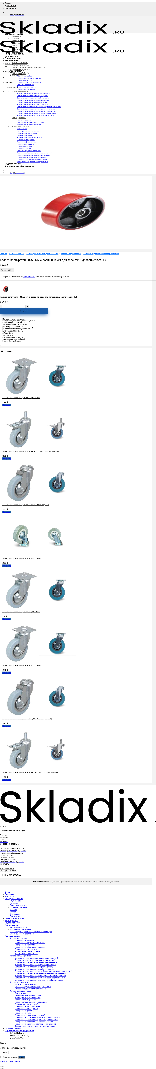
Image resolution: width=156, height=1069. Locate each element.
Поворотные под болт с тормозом (29, 78)
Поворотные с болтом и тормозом (29, 82)
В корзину (24, 311)
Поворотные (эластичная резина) (29, 151)
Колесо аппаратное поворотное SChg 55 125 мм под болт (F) (27, 719)
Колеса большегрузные (20, 91)
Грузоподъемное (13, 58)
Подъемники (16, 36)
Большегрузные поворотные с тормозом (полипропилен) (37, 111)
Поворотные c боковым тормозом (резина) (32, 157)
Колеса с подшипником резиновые (29, 124)
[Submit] (6, 66)
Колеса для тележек (19, 118)
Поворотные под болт (24, 76)
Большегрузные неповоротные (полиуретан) (32, 96)
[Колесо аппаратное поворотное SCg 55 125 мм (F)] (39, 661)
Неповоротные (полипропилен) (28, 131)
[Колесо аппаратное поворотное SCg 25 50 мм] (39, 608)
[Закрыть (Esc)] (1, 1066)
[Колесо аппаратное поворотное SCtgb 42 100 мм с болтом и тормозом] (39, 447)
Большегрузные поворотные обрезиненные (32, 104)
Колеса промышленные (20, 126)
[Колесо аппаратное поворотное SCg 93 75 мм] (39, 393)
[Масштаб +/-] (3, 1066)
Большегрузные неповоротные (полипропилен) (33, 93)
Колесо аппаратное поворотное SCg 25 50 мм (21, 612)
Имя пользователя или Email (13, 1048)
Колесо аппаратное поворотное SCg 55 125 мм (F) (22, 665)
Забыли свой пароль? (10, 1061)
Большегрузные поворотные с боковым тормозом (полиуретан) (39, 107)
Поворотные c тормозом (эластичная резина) (33, 159)
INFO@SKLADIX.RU (8, 871)
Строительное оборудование (19, 166)
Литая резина (22, 129)
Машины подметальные (20, 65)
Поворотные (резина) (24, 146)
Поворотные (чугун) (24, 148)
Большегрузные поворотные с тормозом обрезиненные (36, 113)
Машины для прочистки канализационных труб (28, 67)
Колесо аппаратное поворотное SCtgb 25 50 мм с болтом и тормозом (30, 772)
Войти (21, 1057)
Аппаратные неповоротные (26, 87)
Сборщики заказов (18, 41)
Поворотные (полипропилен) (27, 142)
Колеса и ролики (13, 71)
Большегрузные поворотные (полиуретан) (32, 102)
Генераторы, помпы (14, 54)
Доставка (10, 5)
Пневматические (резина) (26, 140)
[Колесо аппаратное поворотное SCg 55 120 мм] (39, 554)
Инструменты (11, 56)
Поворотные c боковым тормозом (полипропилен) (34, 153)
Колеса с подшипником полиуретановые (31, 122)
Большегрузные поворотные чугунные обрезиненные (35, 115)
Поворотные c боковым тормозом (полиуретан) (33, 155)
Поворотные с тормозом (25, 85)
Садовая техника (13, 164)
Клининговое (11, 60)
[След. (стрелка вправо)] (3, 1068)
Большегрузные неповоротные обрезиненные (33, 98)
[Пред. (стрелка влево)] (1, 1068)
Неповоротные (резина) (25, 135)
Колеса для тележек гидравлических (42, 254)
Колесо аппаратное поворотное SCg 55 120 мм (21, 558)
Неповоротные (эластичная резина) (29, 137)
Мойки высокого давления (21, 69)
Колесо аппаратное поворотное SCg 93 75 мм (21, 398)
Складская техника (14, 34)
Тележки (15, 45)
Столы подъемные (18, 43)
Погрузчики (16, 52)
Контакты (10, 8)
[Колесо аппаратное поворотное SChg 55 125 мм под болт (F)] (39, 715)
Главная (3, 254)
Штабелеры (16, 49)
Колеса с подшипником (25, 120)
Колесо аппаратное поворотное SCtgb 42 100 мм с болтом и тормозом (30, 451)
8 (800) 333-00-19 (7, 869)
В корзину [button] (6, 405)
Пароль (4, 1052)
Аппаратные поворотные (26, 89)
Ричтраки (15, 38)
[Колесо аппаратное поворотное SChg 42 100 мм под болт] (39, 500)
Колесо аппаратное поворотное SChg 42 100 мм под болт (25, 505)
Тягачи (14, 47)
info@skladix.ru (29, 277)
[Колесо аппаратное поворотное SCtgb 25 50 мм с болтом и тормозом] (39, 768)
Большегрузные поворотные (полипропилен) (33, 100)
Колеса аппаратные (19, 74)
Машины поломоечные (20, 63)
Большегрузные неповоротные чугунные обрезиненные (36, 109)
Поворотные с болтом (24, 80)
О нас (8, 3)
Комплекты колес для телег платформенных (32, 162)
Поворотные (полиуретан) (26, 144)
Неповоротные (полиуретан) (27, 133)
